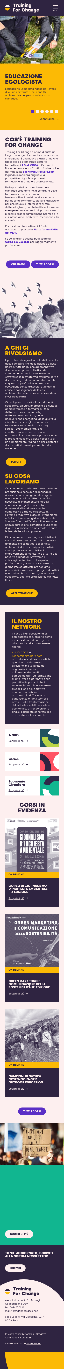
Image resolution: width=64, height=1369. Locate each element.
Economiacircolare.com (27, 663)
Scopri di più (47, 126)
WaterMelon (33, 1350)
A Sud (25, 172)
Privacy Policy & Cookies (19, 1341)
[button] (32, 118)
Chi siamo (18, 271)
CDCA (34, 172)
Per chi (16, 468)
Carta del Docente (17, 249)
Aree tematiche (22, 600)
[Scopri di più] (32, 39)
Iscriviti (15, 1275)
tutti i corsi (45, 271)
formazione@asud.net (24, 1318)
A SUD (15, 659)
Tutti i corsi (32, 1118)
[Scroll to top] (56, 1364)
